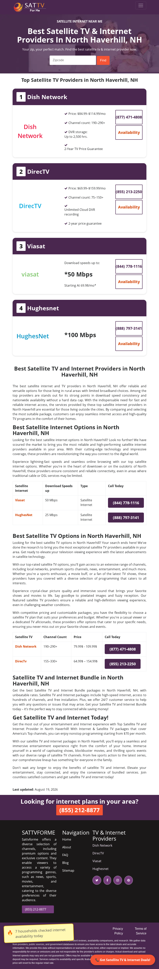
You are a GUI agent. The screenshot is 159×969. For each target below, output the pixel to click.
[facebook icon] (106, 880)
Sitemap (68, 870)
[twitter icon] (96, 880)
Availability (129, 132)
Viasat (20, 500)
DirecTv (21, 661)
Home (66, 839)
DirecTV (98, 853)
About (66, 847)
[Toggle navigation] (140, 5)
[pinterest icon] (128, 880)
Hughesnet (100, 869)
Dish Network (25, 646)
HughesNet (23, 515)
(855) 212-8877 (35, 909)
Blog (65, 863)
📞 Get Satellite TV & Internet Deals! (122, 960)
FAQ (65, 855)
